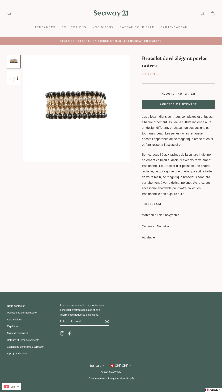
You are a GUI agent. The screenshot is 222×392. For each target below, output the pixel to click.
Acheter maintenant (178, 104)
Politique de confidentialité (22, 312)
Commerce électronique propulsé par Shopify (111, 378)
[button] (213, 390)
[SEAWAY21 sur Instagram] (62, 333)
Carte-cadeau (173, 27)
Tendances (45, 27)
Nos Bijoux (103, 27)
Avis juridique (14, 319)
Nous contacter (16, 305)
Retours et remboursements (23, 339)
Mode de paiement (17, 333)
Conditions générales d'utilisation (25, 346)
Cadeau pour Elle (137, 27)
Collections (74, 27)
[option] (111, 40)
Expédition (13, 326)
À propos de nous (17, 353)
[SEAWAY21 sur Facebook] (69, 333)
